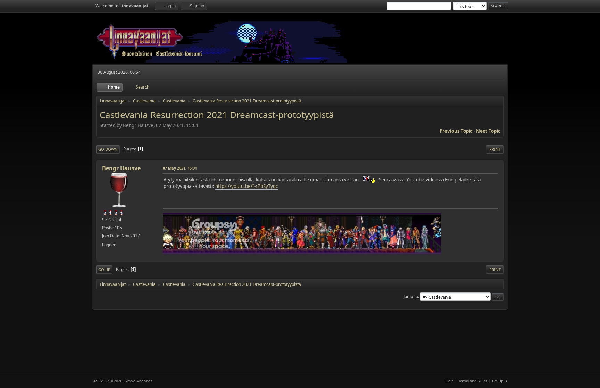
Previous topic (456, 131)
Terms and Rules (473, 380)
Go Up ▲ (500, 380)
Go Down (108, 149)
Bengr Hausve (121, 168)
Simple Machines (138, 381)
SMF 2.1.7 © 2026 (107, 381)
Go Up (104, 269)
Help (449, 380)
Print (495, 149)
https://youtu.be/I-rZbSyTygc (246, 186)
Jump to (410, 296)
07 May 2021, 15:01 (180, 168)
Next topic (488, 131)
